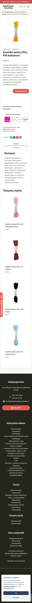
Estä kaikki (16, 597)
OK (16, 593)
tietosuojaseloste (8, 588)
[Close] (30, 552)
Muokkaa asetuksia (9, 586)
